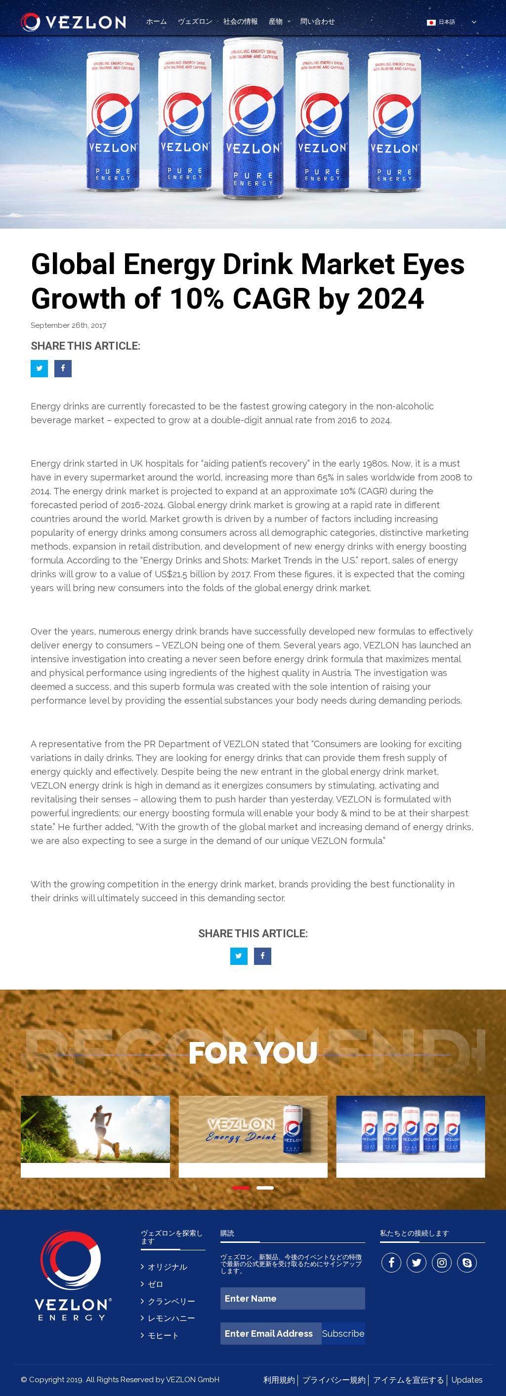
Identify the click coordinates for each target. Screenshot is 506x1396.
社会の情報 (240, 21)
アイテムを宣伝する (408, 1380)
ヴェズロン (195, 21)
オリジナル (167, 1267)
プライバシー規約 (334, 1380)
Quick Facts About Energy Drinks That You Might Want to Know (253, 1141)
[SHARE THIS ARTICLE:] (39, 368)
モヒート (163, 1335)
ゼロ (156, 1284)
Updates (467, 1380)
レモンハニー (171, 1318)
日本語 (445, 22)
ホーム (156, 21)
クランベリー (171, 1301)
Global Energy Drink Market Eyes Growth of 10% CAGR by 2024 (410, 1141)
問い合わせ (317, 21)
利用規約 (279, 1380)
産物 (276, 21)
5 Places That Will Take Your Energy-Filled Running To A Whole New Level (95, 1141)
